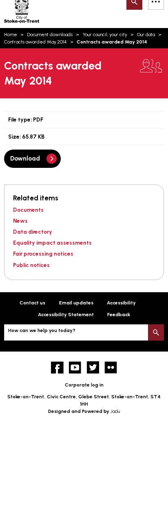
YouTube (75, 367)
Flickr (110, 367)
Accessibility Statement (66, 314)
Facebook (57, 367)
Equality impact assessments (52, 242)
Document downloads (50, 34)
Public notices (31, 265)
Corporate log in (84, 385)
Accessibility (121, 303)
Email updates (76, 303)
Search (156, 332)
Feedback (118, 314)
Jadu (115, 411)
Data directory (32, 231)
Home (10, 34)
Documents (28, 209)
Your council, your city (105, 34)
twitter (93, 367)
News (20, 220)
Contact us (32, 303)
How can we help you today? (41, 330)
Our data (146, 34)
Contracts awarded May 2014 (35, 42)
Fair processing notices (43, 253)
